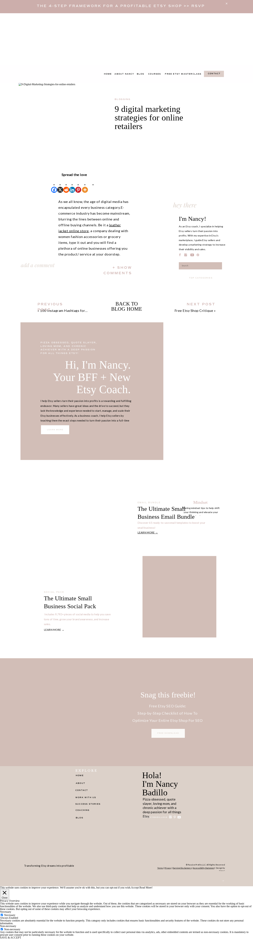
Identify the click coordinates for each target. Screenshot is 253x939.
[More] (85, 185)
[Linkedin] (72, 185)
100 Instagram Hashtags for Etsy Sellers (72, 310)
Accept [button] (135, 887)
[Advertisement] (126, 39)
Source (24, 300)
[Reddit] (66, 185)
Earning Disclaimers (182, 868)
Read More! (145, 887)
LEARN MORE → (148, 532)
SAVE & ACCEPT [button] (10, 937)
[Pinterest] (78, 185)
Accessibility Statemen (203, 868)
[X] (60, 185)
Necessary (9, 915)
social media (69, 582)
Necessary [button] (5, 911)
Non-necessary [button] (8, 926)
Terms (160, 868)
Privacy (168, 868)
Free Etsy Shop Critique (194, 310)
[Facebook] (54, 185)
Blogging (122, 99)
